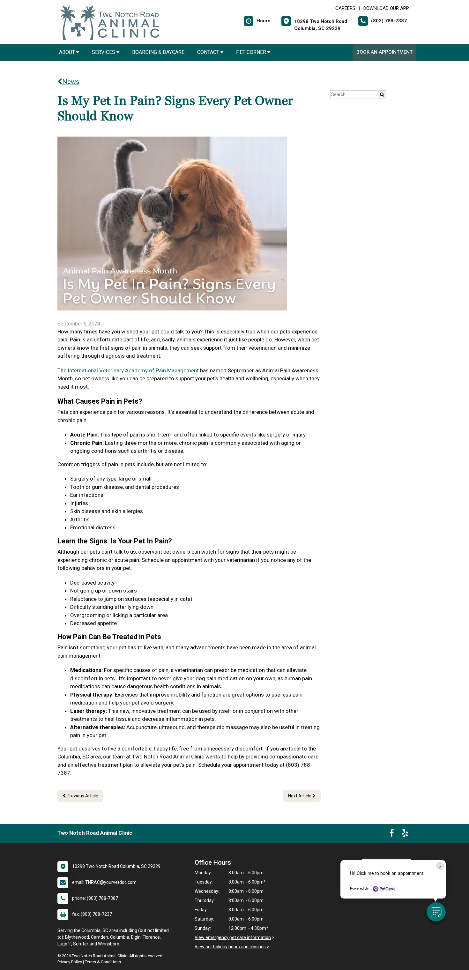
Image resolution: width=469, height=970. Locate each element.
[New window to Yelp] (405, 834)
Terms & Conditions (103, 961)
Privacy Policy (69, 961)
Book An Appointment (384, 52)
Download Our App (386, 8)
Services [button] (104, 52)
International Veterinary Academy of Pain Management (133, 370)
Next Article (300, 795)
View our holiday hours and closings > (232, 946)
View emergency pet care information (233, 937)
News (70, 82)
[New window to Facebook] (391, 834)
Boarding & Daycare (158, 52)
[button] (436, 912)
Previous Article (82, 795)
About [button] (67, 52)
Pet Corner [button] (251, 52)
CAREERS (345, 8)
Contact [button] (208, 52)
